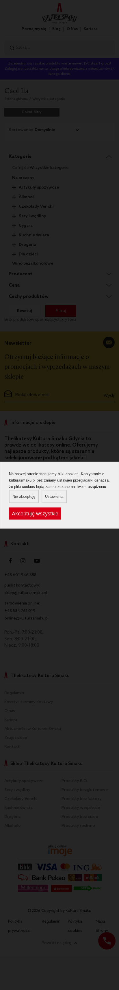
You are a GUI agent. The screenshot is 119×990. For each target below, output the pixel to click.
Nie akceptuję (23, 496)
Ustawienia (54, 496)
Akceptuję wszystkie (35, 513)
